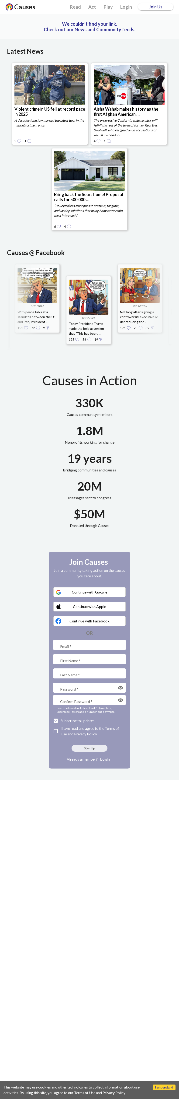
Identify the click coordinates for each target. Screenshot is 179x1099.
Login (105, 759)
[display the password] (120, 687)
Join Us (155, 6)
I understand (164, 1087)
